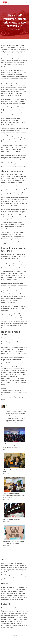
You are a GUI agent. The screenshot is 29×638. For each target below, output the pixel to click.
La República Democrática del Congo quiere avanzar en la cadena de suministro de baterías (14, 393)
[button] (23, 3)
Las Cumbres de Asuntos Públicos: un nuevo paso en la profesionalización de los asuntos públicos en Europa (14, 446)
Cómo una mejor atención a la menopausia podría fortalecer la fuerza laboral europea (14, 495)
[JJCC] (5, 3)
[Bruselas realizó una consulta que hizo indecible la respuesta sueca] (14, 538)
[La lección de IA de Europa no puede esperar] (14, 466)
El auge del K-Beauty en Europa (11, 519)
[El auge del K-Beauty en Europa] (14, 516)
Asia (4, 388)
